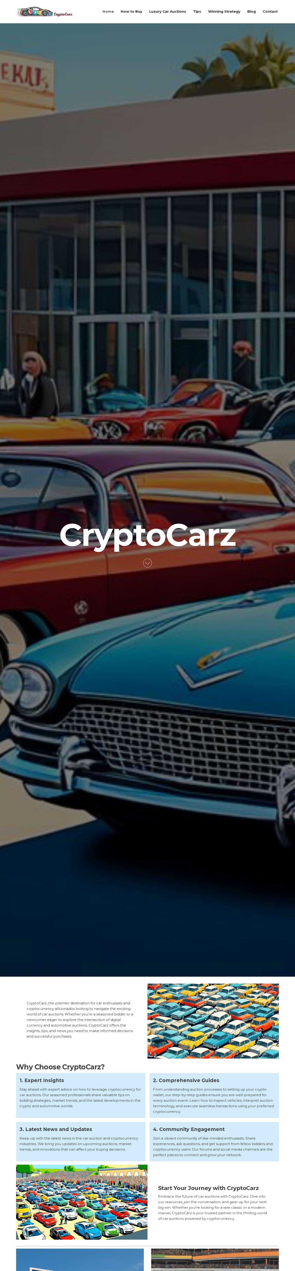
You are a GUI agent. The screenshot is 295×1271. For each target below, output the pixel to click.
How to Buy (131, 11)
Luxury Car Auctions (167, 11)
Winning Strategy (224, 11)
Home (108, 11)
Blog (251, 11)
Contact (270, 11)
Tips (197, 11)
